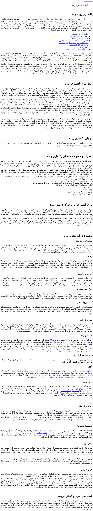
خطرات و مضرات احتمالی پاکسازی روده (73, 41)
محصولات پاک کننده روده (78, 45)
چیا (83, 340)
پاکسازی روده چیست (80, 34)
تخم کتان (89, 340)
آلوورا (88, 371)
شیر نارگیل (67, 388)
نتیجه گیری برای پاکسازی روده (76, 49)
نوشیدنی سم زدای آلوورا (53, 375)
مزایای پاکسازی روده (80, 38)
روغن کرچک (83, 47)
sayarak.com (88, 1)
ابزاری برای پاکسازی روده (71, 391)
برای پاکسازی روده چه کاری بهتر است (73, 43)
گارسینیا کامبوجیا (40, 433)
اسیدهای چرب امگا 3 (58, 340)
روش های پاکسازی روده (79, 36)
